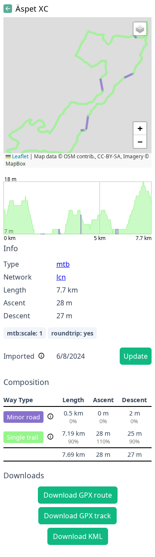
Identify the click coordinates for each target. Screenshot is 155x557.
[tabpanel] (77, 305)
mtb (63, 264)
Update (136, 356)
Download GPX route (77, 495)
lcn (61, 277)
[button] (139, 28)
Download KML (77, 536)
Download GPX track (77, 515)
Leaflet (19, 156)
